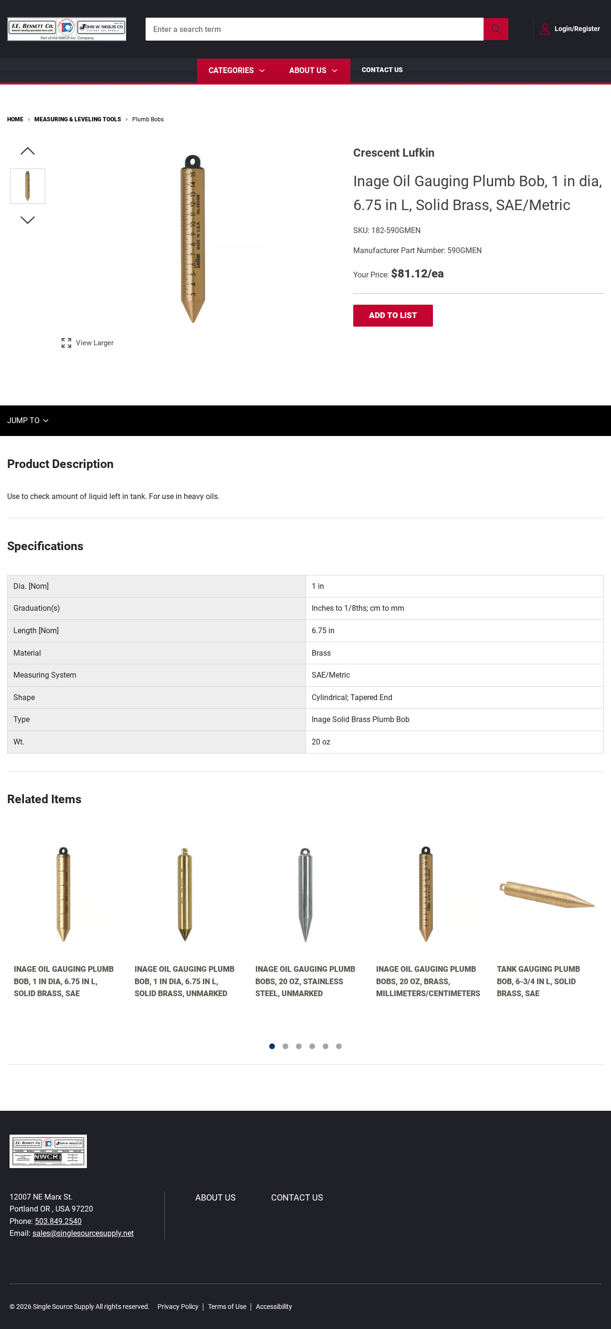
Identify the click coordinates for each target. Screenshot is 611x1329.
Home (15, 119)
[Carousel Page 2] (285, 1046)
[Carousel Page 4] (312, 1046)
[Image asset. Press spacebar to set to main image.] (27, 186)
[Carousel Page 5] (325, 1046)
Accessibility (274, 1306)
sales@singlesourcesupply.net (83, 1233)
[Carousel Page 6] (339, 1046)
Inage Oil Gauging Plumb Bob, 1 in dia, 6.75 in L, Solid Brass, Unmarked (184, 981)
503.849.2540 (58, 1221)
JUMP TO (24, 420)
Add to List (393, 315)
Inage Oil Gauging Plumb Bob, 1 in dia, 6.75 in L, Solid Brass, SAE (64, 981)
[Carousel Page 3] (299, 1046)
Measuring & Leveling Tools (77, 119)
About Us (215, 1197)
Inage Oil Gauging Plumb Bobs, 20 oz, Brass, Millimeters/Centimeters (426, 981)
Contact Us (382, 70)
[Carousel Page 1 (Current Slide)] (272, 1046)
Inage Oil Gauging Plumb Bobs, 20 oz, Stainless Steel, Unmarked (305, 981)
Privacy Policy (178, 1306)
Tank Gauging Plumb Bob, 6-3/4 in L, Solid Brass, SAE (538, 981)
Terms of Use (227, 1306)
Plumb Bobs (148, 119)
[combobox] (327, 29)
